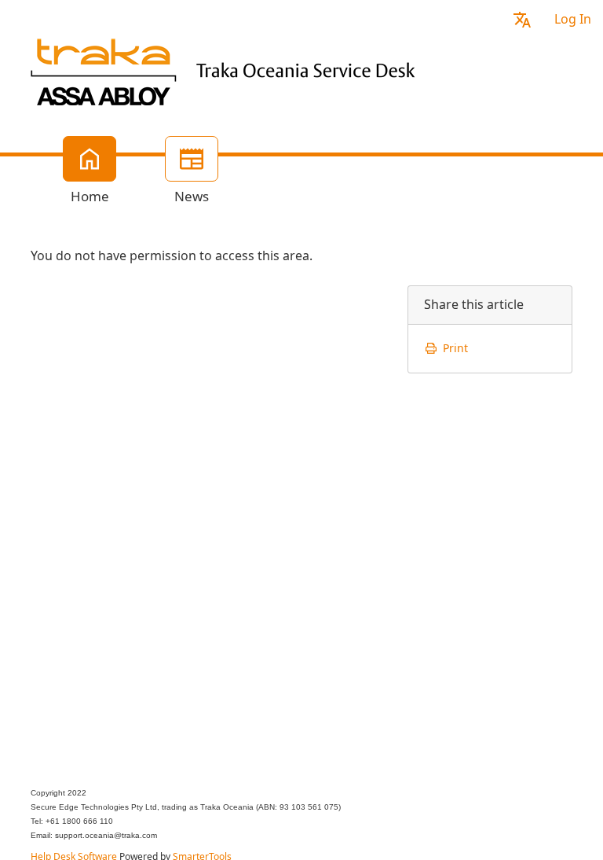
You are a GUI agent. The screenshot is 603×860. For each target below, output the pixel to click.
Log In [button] (572, 19)
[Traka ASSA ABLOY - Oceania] (227, 70)
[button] (522, 19)
